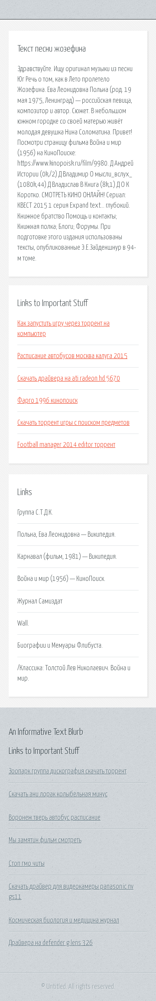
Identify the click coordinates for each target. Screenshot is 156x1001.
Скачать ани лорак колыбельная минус (58, 794)
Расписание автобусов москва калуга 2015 (72, 355)
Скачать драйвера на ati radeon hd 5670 (68, 378)
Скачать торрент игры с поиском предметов (73, 422)
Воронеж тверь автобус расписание (55, 817)
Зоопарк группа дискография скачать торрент (68, 771)
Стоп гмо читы (27, 863)
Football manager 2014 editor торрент (66, 444)
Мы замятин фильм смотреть (45, 840)
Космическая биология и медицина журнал (64, 920)
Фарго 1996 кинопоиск (47, 400)
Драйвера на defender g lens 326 (51, 942)
